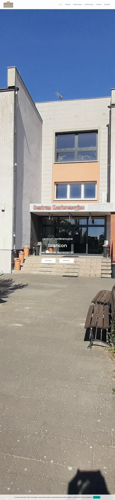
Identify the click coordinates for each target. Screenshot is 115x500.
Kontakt (107, 4)
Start (60, 4)
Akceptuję (97, 497)
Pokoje (67, 4)
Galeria (98, 4)
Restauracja (77, 4)
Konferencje (88, 4)
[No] (113, 497)
